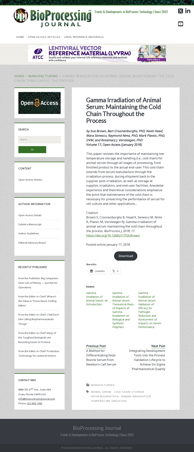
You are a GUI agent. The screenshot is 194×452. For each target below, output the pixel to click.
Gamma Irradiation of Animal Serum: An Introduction (97, 298)
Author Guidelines (28, 233)
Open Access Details (30, 215)
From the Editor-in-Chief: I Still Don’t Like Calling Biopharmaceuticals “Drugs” (38, 319)
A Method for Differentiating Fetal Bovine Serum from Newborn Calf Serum (101, 357)
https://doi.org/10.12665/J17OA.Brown (113, 235)
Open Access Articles (44, 37)
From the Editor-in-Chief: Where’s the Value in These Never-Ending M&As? (37, 301)
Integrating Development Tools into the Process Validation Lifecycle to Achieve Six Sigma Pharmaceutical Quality (147, 360)
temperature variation (108, 401)
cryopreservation (105, 396)
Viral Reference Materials (84, 37)
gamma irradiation (136, 396)
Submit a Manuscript (29, 224)
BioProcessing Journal (97, 428)
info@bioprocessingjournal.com (36, 399)
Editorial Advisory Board (31, 242)
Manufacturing (43, 76)
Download (126, 256)
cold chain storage (129, 392)
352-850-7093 (34, 403)
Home (20, 37)
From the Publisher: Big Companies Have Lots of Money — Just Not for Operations (38, 283)
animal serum (101, 392)
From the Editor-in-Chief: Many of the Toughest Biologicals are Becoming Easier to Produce (37, 337)
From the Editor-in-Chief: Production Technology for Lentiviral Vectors (38, 353)
